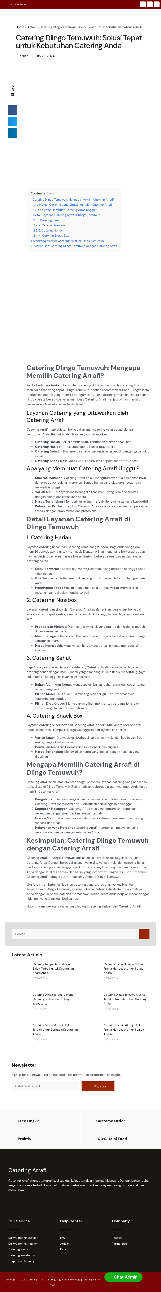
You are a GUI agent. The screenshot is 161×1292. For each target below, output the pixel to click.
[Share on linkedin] (12, 133)
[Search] (144, 934)
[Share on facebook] (12, 110)
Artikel (31, 27)
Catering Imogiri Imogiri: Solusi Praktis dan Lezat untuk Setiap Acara (123, 968)
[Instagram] (150, 4)
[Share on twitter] (12, 121)
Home (20, 27)
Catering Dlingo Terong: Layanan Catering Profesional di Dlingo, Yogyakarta (54, 999)
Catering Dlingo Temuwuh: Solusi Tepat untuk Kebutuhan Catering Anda (125, 999)
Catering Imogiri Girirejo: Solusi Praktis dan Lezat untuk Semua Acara (124, 1030)
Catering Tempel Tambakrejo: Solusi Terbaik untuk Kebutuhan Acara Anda (53, 968)
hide (51, 193)
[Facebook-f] (143, 4)
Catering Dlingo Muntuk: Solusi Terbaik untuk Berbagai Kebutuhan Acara (55, 1030)
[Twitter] (157, 4)
